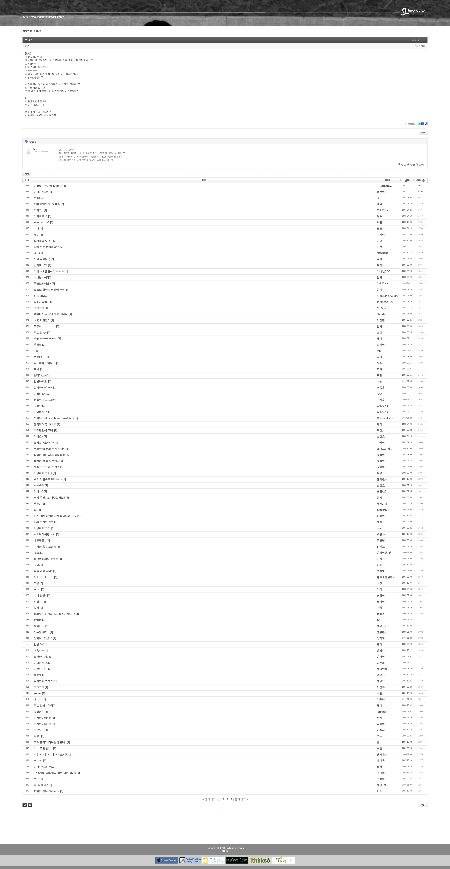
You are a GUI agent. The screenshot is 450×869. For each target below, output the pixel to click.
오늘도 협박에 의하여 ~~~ (49, 289)
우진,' (380, 265)
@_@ (37, 252)
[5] (54, 399)
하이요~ (38, 210)
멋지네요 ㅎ (41, 216)
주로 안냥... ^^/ (43, 705)
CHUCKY (382, 210)
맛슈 (379, 393)
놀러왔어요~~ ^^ (44, 442)
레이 (379, 338)
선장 (379, 583)
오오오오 (39, 729)
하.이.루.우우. (385, 301)
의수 (379, 363)
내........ (38, 699)
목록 (423, 132)
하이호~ (38, 436)
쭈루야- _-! (40, 356)
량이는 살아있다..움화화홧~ (50, 454)
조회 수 (420, 180)
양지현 (381, 638)
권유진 (381, 674)
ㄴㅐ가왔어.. (41, 301)
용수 (379, 216)
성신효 (381, 436)
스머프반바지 (385, 448)
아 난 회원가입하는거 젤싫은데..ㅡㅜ (55, 515)
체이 (27, 46)
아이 (379, 589)
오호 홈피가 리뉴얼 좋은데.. (50, 742)
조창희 (381, 778)
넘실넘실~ (40, 393)
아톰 (379, 607)
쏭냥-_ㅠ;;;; (384, 626)
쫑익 (379, 289)
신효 (379, 564)
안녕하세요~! (41, 191)
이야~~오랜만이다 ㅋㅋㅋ (49, 271)
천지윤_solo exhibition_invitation (54, 418)
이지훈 (381, 399)
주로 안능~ (40, 332)
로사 (379, 766)
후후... (37, 503)
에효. (37, 552)
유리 (379, 424)
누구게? (381, 307)
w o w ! (38, 760)
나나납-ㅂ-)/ (41, 277)
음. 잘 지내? (41, 785)
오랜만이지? (41, 656)
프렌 (379, 332)
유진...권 (382, 503)
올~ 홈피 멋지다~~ (45, 363)
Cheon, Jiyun (385, 418)
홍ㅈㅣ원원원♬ (386, 577)
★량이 (381, 454)
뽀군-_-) (381, 491)
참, (35, 509)
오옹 (36, 583)
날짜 (407, 180)
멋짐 (36, 607)
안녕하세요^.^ (42, 766)
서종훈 (381, 387)
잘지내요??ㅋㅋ (43, 240)
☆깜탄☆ (382, 668)
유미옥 (381, 760)
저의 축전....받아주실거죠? (49, 497)
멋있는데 (39, 711)
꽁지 (379, 497)
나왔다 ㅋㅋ (41, 668)
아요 (379, 240)
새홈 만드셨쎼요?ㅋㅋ (47, 466)
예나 (379, 203)
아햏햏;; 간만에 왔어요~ (48, 185)
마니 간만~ (40, 595)
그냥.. (37, 564)
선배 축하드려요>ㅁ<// (47, 203)
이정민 (381, 320)
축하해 (38, 344)
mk (379, 350)
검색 (24, 805)
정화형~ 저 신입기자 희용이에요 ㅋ (54, 613)
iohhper (381, 711)
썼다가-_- (39, 626)
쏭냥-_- (381, 650)
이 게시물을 (410, 124)
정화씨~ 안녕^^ (43, 638)
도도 (379, 228)
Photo (32, 16)
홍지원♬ (382, 479)
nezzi (380, 528)
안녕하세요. (41, 381)
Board (52, 16)
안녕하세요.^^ (42, 528)
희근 (379, 222)
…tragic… (385, 185)
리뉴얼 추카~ (41, 632)
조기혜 (381, 772)
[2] (62, 203)
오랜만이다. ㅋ (42, 723)
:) (35, 350)
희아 (379, 369)
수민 (379, 693)
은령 (379, 473)
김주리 (381, 662)
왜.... (36, 234)
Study (60, 16)
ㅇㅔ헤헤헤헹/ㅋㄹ (45, 534)
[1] (64, 185)
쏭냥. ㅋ (381, 785)
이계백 (381, 234)
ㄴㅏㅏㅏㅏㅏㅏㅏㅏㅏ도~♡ (50, 754)
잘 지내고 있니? (43, 570)
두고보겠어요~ (42, 283)
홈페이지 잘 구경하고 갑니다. (51, 314)
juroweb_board (31, 30)
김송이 (381, 723)
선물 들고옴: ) (42, 259)
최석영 (381, 344)
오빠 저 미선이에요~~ (46, 246)
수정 (412, 164)
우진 (379, 717)
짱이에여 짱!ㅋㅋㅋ (45, 424)
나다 (36, 228)
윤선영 (381, 191)
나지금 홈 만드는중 (45, 546)
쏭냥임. (381, 656)
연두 (379, 736)
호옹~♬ (381, 534)
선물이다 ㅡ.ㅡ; (43, 399)
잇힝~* (38, 405)
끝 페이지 (240, 799)
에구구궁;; (40, 540)
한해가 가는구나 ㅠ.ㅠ (47, 791)
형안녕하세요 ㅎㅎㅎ (46, 558)
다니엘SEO (383, 271)
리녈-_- (38, 601)
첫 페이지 (210, 799)
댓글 (403, 164)
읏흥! (37, 197)
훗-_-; (37, 778)
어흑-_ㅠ (39, 650)
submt (37, 693)
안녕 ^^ (29, 39)
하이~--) (38, 491)
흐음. (37, 369)
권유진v (381, 632)
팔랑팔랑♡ (383, 509)
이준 (379, 791)
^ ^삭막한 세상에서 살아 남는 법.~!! (55, 772)
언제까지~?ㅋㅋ (43, 387)
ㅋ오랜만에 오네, (44, 430)
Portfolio (42, 16)
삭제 (421, 164)
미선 (379, 246)
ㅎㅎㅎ (38, 674)
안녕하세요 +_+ (43, 473)
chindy (381, 314)
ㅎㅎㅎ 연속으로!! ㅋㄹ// (48, 479)
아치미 (381, 442)
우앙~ (37, 736)
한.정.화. (39, 295)
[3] (54, 240)
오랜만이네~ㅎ (42, 717)
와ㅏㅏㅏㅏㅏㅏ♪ (44, 577)
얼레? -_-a (40, 375)
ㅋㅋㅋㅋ (39, 307)
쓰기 (423, 805)
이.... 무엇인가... (43, 748)
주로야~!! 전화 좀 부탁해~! (49, 448)
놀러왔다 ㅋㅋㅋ (43, 681)
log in (225, 851)
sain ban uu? (42, 222)
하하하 (38, 619)
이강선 (381, 558)
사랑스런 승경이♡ (388, 295)
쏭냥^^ (381, 681)
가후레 (381, 699)
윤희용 (381, 613)
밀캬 (379, 259)
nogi (379, 381)
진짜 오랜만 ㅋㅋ (44, 521)
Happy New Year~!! (45, 338)
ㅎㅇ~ (37, 589)
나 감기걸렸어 (42, 320)
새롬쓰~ (381, 521)
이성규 (381, 687)
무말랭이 (382, 540)
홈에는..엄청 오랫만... (46, 460)
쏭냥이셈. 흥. (384, 552)
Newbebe (382, 252)
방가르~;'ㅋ (40, 265)
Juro (25, 16)
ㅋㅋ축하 (39, 485)
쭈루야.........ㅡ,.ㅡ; (45, 326)
